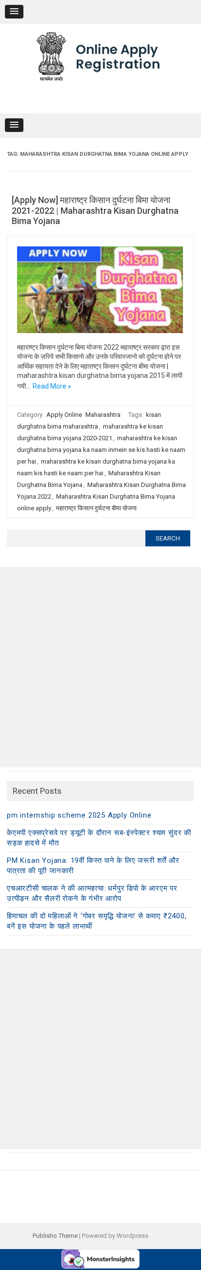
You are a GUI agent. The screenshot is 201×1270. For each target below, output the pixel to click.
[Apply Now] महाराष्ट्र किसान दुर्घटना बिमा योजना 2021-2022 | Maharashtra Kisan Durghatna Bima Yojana (95, 210)
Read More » (52, 386)
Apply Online (64, 414)
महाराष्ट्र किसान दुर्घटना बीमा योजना (96, 508)
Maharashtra (103, 414)
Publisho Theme (55, 1235)
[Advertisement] (100, 667)
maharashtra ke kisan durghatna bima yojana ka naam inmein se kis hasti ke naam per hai (101, 449)
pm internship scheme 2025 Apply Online (79, 815)
